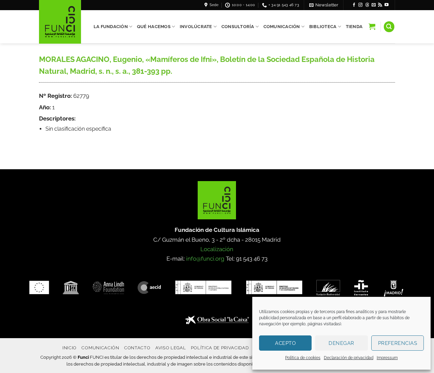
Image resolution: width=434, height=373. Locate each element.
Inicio (69, 347)
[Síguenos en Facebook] (354, 5)
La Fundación (111, 26)
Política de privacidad (220, 347)
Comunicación (281, 26)
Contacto (137, 347)
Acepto (285, 343)
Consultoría (237, 26)
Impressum (387, 357)
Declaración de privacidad (348, 357)
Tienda (354, 26)
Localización (216, 249)
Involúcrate (196, 26)
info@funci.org (205, 258)
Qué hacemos (154, 26)
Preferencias (397, 343)
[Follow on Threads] (367, 5)
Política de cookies (302, 357)
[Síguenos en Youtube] (386, 5)
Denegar (341, 343)
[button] (323, 5)
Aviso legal (170, 347)
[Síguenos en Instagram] (360, 5)
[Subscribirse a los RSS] (380, 5)
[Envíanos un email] (374, 5)
